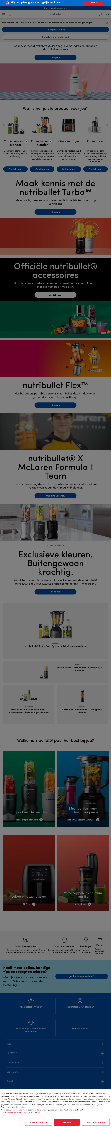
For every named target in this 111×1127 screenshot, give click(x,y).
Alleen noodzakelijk (38, 1122)
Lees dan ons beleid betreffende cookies (20, 1113)
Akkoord (67, 1122)
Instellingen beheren (95, 1122)
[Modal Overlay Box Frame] (55, 3)
